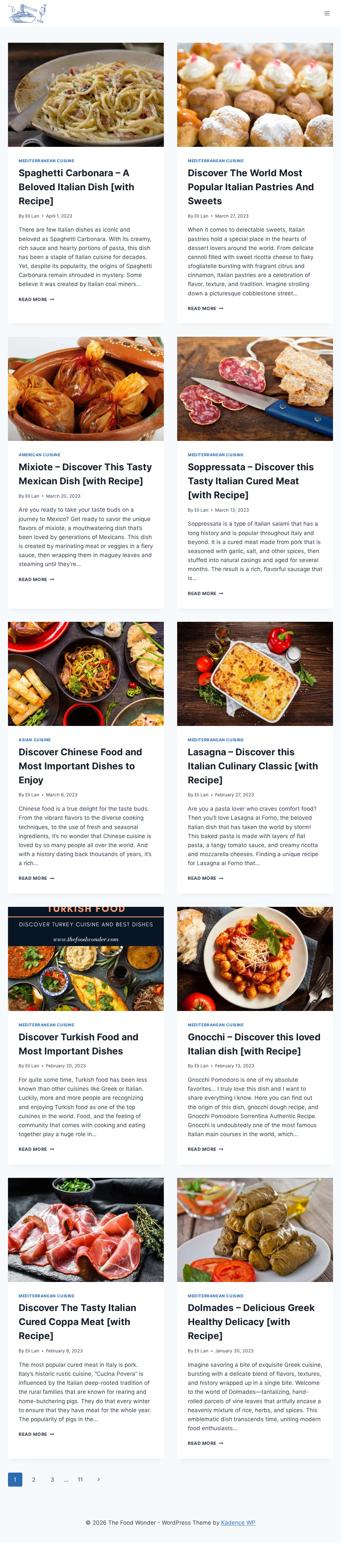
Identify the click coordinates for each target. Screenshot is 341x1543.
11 (80, 1479)
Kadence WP (238, 1522)
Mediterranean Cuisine (47, 160)
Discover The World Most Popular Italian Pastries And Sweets (251, 187)
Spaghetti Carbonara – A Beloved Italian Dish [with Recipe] (76, 187)
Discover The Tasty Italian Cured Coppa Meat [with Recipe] (77, 1321)
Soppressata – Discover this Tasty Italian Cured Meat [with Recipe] (251, 481)
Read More (36, 299)
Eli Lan (32, 216)
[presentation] (86, 95)
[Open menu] (327, 13)
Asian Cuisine (35, 739)
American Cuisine (40, 454)
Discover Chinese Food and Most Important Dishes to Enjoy (80, 766)
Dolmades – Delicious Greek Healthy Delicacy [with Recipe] (251, 1321)
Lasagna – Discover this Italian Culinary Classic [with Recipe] (253, 766)
